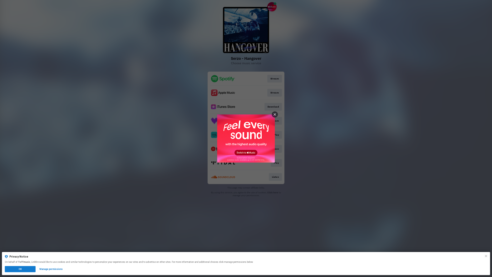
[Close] (486, 256)
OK (20, 269)
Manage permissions (51, 269)
